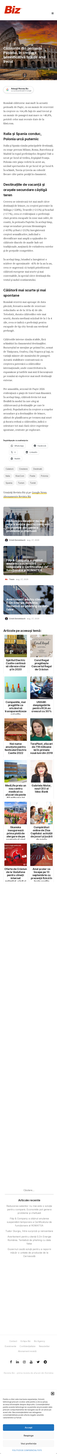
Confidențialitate (28, 1346)
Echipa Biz (25, 1341)
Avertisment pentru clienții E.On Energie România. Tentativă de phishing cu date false (27, 604)
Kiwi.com (20, 476)
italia (8, 476)
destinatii (37, 469)
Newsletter (44, 1346)
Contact (13, 1341)
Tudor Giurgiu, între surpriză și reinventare (29, 1231)
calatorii (9, 469)
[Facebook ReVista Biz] (11, 1362)
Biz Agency (39, 1341)
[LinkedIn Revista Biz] (38, 1362)
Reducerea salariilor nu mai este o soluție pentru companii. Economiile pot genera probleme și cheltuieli (28, 526)
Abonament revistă (27, 1351)
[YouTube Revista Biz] (31, 1362)
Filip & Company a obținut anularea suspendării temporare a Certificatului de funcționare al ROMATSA (27, 565)
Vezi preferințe (28, 1443)
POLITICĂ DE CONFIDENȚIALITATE (27, 1450)
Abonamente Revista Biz (17, 496)
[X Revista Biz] (17, 1362)
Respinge (28, 1435)
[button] (52, 1393)
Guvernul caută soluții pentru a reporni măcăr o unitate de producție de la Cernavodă (29, 1253)
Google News (39, 492)
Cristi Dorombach (12, 75)
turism (21, 483)
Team (11, 579)
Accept (28, 1427)
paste (32, 476)
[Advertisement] (28, 1001)
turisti (33, 483)
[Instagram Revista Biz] (24, 1362)
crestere (23, 469)
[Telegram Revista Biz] (45, 1362)
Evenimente (10, 1346)
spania (9, 483)
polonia (44, 476)
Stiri (6, 43)
